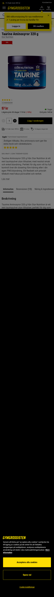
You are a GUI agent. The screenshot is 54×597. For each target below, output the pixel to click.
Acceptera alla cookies (27, 562)
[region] (27, 403)
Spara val (27, 575)
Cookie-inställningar (27, 587)
